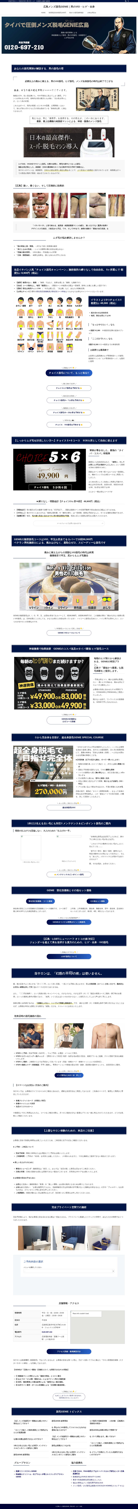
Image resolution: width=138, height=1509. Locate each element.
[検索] (128, 1)
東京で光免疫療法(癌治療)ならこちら (87, 1480)
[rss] (125, 1)
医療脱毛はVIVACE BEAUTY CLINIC (87, 1477)
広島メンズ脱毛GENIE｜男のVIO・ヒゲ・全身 (69, 6)
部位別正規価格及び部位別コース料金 (51, 291)
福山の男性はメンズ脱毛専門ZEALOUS (88, 1483)
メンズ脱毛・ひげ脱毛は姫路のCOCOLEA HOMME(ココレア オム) (98, 1486)
